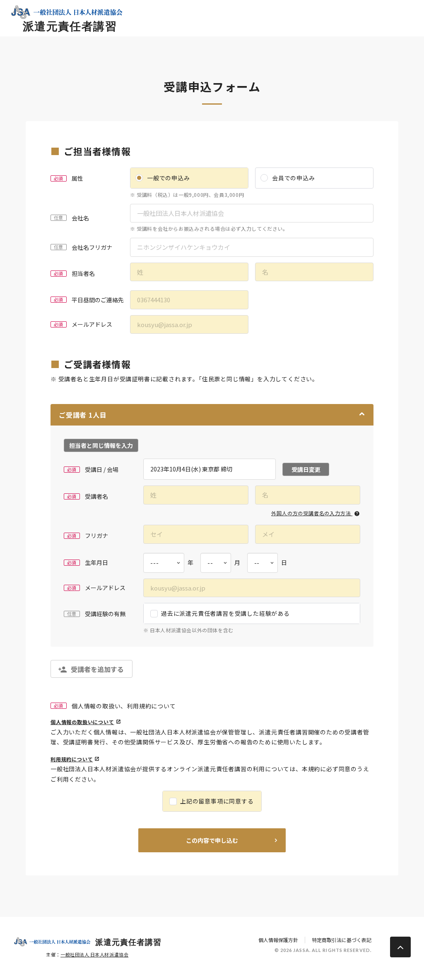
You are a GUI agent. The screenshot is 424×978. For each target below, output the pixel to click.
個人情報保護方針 (278, 940)
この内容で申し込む (212, 840)
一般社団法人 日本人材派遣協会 (94, 954)
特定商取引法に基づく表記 (341, 940)
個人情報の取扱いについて (82, 721)
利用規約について (72, 759)
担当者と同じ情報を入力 (101, 445)
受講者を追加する (97, 669)
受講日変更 (306, 469)
